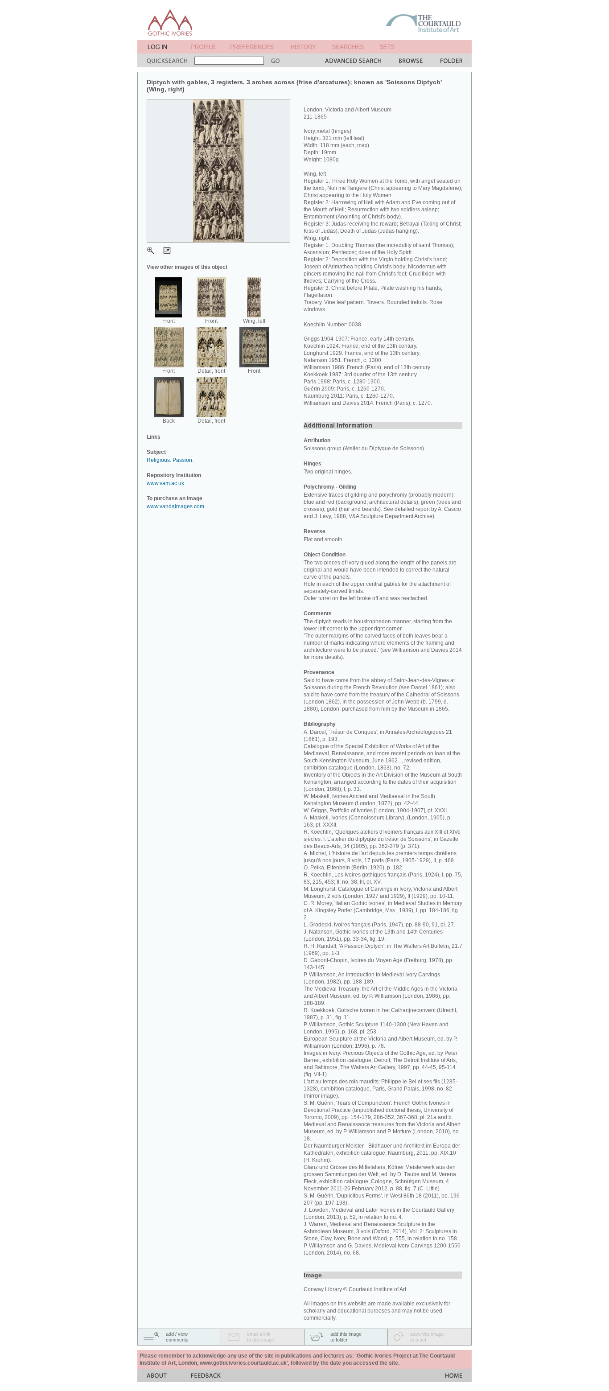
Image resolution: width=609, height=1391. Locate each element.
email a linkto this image (260, 1336)
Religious (158, 460)
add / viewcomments (177, 1336)
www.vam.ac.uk (165, 483)
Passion (182, 460)
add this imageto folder (346, 1336)
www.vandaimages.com (175, 506)
